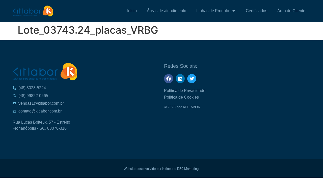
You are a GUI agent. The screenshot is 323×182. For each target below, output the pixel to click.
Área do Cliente (291, 11)
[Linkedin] (180, 78)
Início (132, 11)
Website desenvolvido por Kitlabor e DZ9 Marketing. (162, 169)
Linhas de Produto (212, 11)
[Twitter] (191, 78)
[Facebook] (168, 78)
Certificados (256, 11)
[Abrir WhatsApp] (310, 12)
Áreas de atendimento (166, 11)
